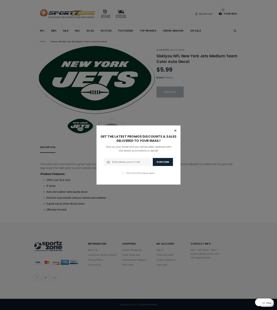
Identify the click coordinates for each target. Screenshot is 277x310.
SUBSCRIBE (162, 162)
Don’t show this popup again (140, 173)
